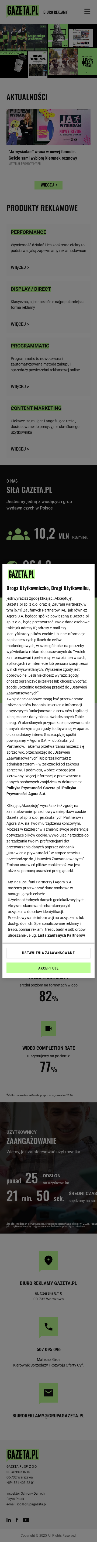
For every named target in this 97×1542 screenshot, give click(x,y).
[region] (48, 771)
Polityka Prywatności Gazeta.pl (33, 788)
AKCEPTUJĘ (48, 968)
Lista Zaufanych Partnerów (61, 935)
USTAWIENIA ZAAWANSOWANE (48, 953)
